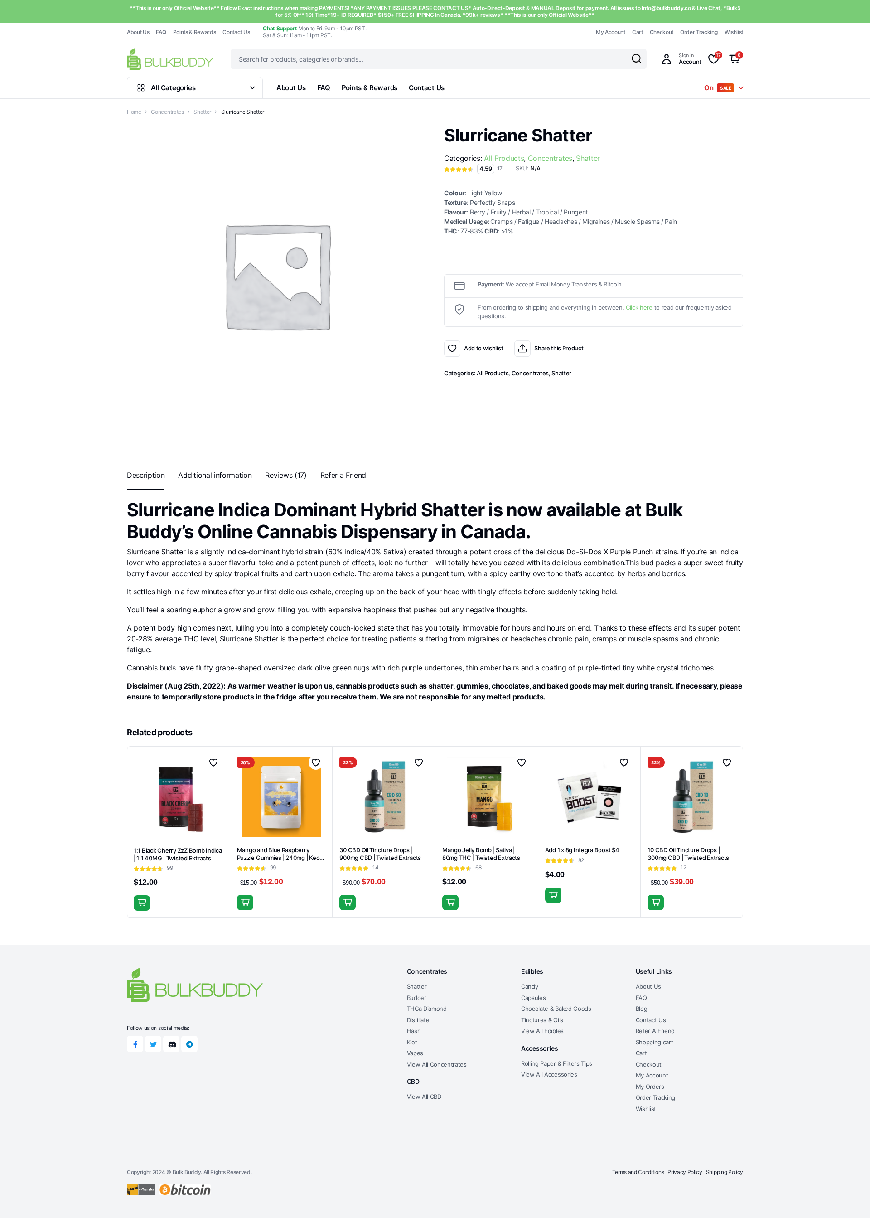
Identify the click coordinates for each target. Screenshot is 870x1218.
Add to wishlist (452, 348)
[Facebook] (135, 1044)
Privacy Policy (684, 1172)
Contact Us (236, 32)
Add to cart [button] (142, 903)
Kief (412, 1042)
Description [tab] (145, 475)
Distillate (418, 1020)
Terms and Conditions (638, 1172)
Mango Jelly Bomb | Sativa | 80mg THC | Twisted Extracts (481, 853)
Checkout (661, 32)
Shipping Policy (724, 1172)
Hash (414, 1030)
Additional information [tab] (214, 475)
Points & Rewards (194, 32)
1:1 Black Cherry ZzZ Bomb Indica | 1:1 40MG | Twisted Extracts (178, 854)
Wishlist (734, 32)
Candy (529, 986)
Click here (639, 307)
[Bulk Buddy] (170, 58)
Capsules (533, 997)
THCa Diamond (427, 1008)
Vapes (415, 1053)
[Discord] (171, 1044)
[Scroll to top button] (849, 1197)
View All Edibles (542, 1030)
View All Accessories (549, 1074)
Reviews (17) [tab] (285, 475)
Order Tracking (699, 32)
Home (134, 111)
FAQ (161, 32)
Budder (416, 997)
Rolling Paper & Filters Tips (556, 1063)
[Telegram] (189, 1044)
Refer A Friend (655, 1030)
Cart (637, 32)
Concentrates (167, 111)
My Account (610, 32)
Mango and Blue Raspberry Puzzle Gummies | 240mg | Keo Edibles (278, 857)
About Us (138, 32)
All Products (504, 158)
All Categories (173, 87)
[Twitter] (153, 1044)
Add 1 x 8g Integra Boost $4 (582, 850)
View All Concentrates (437, 1064)
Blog (642, 1008)
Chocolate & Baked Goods (556, 1008)
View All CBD (424, 1096)
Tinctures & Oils (542, 1020)
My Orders (650, 1086)
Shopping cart (654, 1042)
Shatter (202, 111)
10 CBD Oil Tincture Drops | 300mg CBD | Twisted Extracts (688, 853)
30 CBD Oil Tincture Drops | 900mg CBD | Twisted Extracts (380, 853)
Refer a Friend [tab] (343, 475)
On (717, 87)
